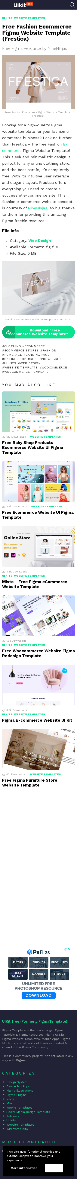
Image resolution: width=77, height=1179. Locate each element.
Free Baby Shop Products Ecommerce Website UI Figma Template (32, 447)
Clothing (12, 346)
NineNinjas (37, 208)
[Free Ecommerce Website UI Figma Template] (38, 481)
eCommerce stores (21, 350)
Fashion (49, 350)
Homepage (13, 354)
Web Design (39, 240)
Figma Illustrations (19, 1090)
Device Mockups (18, 1086)
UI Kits (10, 363)
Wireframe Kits (17, 1128)
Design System (17, 1082)
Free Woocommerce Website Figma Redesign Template (38, 653)
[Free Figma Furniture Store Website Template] (38, 749)
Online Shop (15, 359)
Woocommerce (54, 367)
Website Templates (45, 436)
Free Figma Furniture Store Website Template (29, 783)
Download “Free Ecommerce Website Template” (38, 332)
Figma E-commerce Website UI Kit (37, 720)
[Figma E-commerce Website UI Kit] (38, 685)
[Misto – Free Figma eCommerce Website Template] (38, 546)
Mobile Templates (19, 1107)
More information (23, 1168)
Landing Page (37, 354)
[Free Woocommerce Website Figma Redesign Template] (38, 615)
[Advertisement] (38, 873)
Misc (9, 1103)
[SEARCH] (72, 5)
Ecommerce (35, 346)
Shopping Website (46, 359)
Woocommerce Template (26, 371)
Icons (10, 1099)
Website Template (21, 367)
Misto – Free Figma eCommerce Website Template (34, 584)
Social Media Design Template (28, 1111)
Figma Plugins (16, 1094)
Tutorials (12, 1116)
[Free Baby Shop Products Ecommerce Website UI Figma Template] (38, 411)
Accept (54, 1168)
